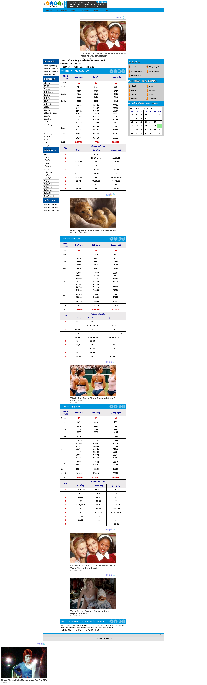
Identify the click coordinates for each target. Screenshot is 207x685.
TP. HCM (151, 86)
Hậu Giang (47, 122)
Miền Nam (47, 83)
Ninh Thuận (48, 178)
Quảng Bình (48, 184)
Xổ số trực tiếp (62, 10)
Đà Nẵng (47, 163)
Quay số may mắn (136, 71)
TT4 (87, 2)
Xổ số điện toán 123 (51, 69)
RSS (161, 635)
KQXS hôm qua (102, 2)
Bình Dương (48, 92)
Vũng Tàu (47, 146)
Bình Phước (48, 98)
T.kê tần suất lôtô (154, 71)
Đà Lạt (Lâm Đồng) (97, 4)
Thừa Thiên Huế (49, 196)
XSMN (69, 4)
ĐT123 (74, 2)
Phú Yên (47, 181)
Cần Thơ (47, 110)
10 (132, 122)
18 (137, 126)
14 (150, 122)
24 (132, 129)
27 (132, 115)
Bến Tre (46, 101)
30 (146, 115)
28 (137, 115)
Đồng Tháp (48, 119)
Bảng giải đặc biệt (136, 75)
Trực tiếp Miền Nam (51, 207)
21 (150, 126)
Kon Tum (85, 7)
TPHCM (46, 86)
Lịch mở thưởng (136, 67)
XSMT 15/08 (78, 67)
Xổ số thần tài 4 (49, 75)
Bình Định (47, 157)
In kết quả (105, 10)
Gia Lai (46, 169)
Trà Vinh (47, 140)
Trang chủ (49, 10)
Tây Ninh (47, 137)
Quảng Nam (48, 190)
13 (146, 122)
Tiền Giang (76, 4)
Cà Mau (46, 107)
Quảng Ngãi (48, 187)
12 (141, 122)
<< (131, 108)
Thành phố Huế (94, 7)
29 (141, 115)
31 (150, 115)
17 (132, 126)
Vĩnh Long (47, 143)
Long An (47, 128)
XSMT (69, 7)
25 (137, 129)
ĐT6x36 (81, 2)
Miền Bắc (133, 86)
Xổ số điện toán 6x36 (51, 72)
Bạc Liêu (47, 95)
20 (146, 126)
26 (141, 129)
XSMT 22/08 (67, 67)
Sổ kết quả (85, 10)
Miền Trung (48, 154)
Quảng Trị (47, 193)
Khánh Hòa (76, 7)
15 (155, 122)
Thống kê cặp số (154, 67)
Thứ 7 (65, 76)
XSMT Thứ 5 (78, 64)
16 (159, 122)
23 (159, 126)
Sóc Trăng (47, 131)
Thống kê (74, 10)
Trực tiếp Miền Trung (51, 210)
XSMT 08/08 (90, 67)
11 (136, 122)
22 (155, 126)
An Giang (47, 89)
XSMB (69, 2)
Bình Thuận (48, 104)
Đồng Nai (47, 116)
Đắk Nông (47, 166)
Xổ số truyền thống (50, 66)
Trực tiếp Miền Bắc (50, 204)
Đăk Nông (96, 77)
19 (141, 126)
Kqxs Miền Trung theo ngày (104, 627)
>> (144, 108)
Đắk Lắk (47, 160)
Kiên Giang (85, 4)
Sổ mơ (95, 10)
